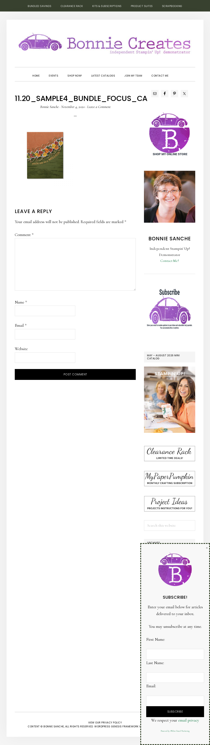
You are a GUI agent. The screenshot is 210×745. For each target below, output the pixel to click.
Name (21, 302)
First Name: (155, 639)
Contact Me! (169, 260)
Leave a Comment (99, 106)
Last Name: (155, 662)
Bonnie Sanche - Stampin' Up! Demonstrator (105, 42)
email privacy (188, 720)
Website (21, 348)
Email (20, 325)
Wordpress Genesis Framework (116, 726)
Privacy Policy (111, 722)
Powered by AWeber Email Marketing (175, 731)
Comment (24, 234)
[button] (177, 72)
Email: (151, 686)
